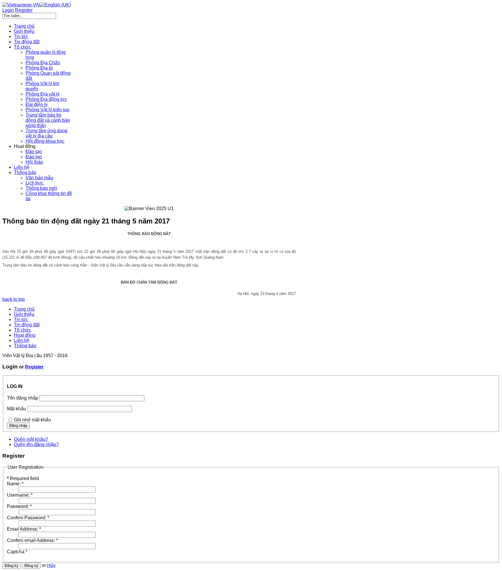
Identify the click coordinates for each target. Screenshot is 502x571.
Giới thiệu (24, 314)
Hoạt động (24, 335)
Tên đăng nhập (22, 397)
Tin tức (21, 319)
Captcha (17, 551)
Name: (15, 483)
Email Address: (24, 529)
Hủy (51, 565)
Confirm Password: (28, 517)
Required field (23, 478)
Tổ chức (22, 329)
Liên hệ (21, 340)
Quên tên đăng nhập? (36, 444)
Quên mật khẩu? (31, 439)
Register (34, 366)
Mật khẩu (16, 408)
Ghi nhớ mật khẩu (32, 419)
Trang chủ (24, 309)
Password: (19, 506)
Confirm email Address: (32, 540)
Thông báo (25, 345)
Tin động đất (27, 324)
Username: (20, 495)
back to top (13, 299)
